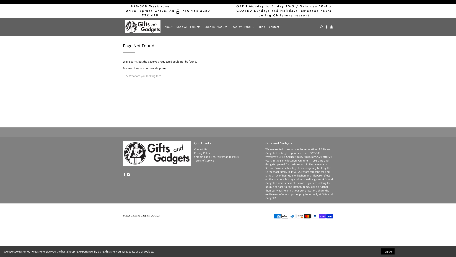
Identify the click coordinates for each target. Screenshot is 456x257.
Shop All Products (189, 27)
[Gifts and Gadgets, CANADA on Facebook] (178, 9)
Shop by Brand (241, 27)
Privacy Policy (202, 153)
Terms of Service (204, 160)
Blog (262, 27)
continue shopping (154, 68)
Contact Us (200, 149)
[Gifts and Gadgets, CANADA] (142, 26)
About (169, 27)
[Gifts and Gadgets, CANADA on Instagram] (178, 12)
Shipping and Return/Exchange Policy (216, 156)
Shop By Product (216, 27)
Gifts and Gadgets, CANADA (145, 215)
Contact (274, 27)
